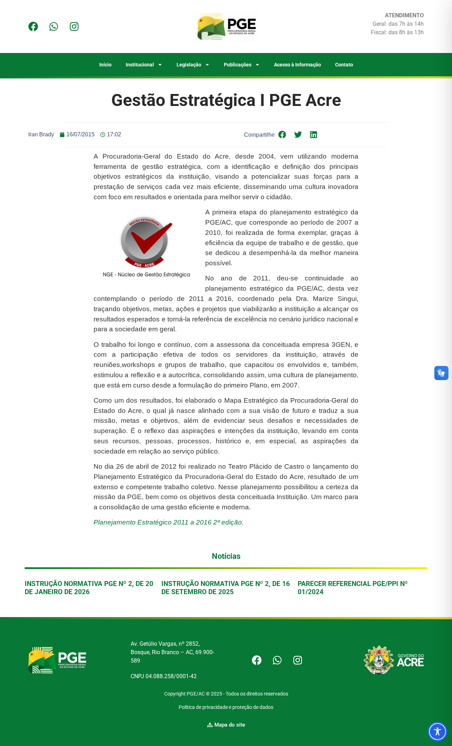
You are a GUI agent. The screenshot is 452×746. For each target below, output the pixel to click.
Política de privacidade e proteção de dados (226, 707)
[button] (282, 135)
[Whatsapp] (54, 26)
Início (105, 64)
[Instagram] (74, 26)
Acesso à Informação (297, 64)
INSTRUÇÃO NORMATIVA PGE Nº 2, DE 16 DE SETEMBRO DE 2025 (225, 588)
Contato (344, 64)
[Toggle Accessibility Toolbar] (437, 731)
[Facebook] (33, 26)
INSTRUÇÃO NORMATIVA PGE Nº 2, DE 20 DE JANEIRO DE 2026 (89, 588)
